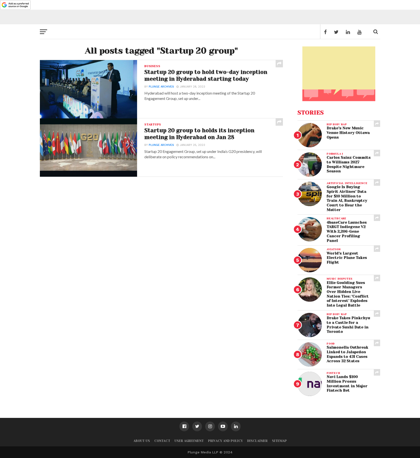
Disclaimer (257, 441)
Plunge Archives (161, 86)
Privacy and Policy (225, 441)
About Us (141, 441)
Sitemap (279, 441)
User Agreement (189, 441)
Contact (162, 441)
